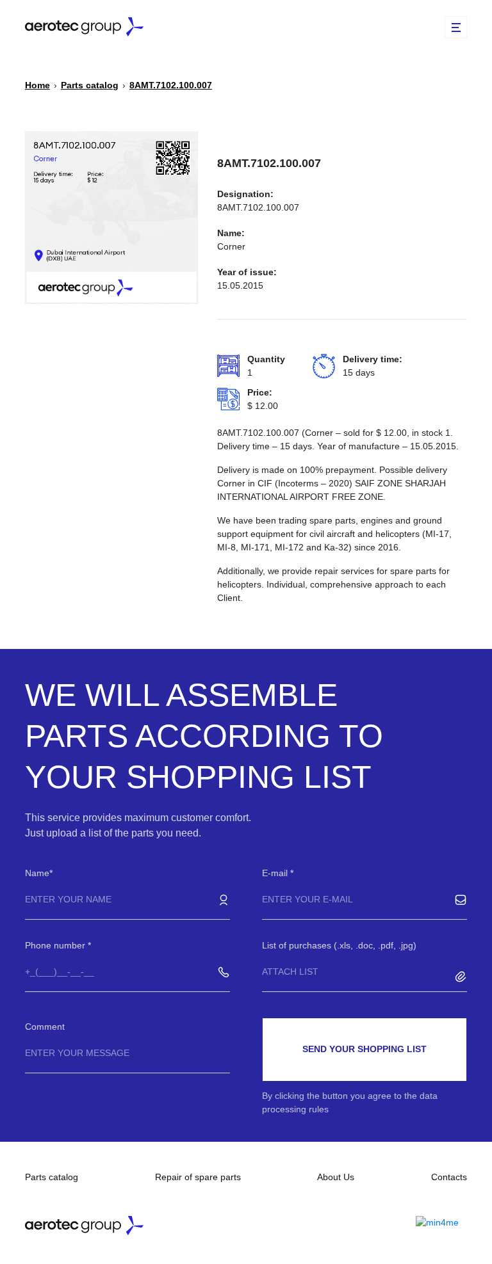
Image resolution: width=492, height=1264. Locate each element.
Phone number (56, 945)
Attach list (290, 971)
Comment (45, 1026)
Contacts (449, 1177)
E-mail (276, 873)
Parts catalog (51, 1177)
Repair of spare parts (198, 1177)
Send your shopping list (364, 1049)
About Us (335, 1177)
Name (37, 873)
